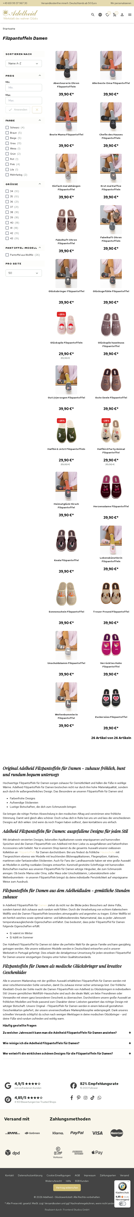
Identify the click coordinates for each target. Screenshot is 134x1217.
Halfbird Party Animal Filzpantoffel (111, 450)
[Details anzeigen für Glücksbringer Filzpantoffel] (66, 273)
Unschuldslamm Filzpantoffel (66, 663)
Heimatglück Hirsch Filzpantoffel (66, 505)
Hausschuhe (107, 852)
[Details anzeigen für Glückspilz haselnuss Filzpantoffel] (111, 324)
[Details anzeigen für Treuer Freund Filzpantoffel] (111, 593)
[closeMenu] (129, 14)
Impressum (90, 1175)
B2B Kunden (82, 1181)
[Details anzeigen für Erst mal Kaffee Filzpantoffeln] (111, 168)
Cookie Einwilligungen (59, 1175)
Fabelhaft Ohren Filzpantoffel (66, 241)
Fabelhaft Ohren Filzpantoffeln (111, 239)
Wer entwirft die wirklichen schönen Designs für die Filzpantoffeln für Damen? (58, 1053)
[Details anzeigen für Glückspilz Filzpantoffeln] (66, 324)
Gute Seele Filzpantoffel (111, 397)
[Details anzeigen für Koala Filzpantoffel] (66, 541)
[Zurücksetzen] (37, 109)
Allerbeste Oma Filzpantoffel (111, 83)
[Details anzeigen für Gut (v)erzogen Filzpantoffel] (66, 379)
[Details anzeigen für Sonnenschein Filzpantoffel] (66, 593)
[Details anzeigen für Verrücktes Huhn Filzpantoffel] (111, 645)
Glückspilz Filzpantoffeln (66, 342)
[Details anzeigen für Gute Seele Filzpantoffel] (111, 379)
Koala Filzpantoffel (66, 560)
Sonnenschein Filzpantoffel (66, 611)
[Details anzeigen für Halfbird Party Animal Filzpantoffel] (111, 431)
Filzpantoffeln (26, 852)
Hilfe (68, 1181)
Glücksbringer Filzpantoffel (66, 291)
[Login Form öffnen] (122, 14)
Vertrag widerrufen (67, 1187)
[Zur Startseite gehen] (24, 14)
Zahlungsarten (108, 1175)
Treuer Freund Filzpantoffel (111, 611)
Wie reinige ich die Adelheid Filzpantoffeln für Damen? (41, 1043)
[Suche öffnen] (92, 14)
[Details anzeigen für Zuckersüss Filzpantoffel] (111, 698)
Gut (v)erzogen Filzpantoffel (66, 397)
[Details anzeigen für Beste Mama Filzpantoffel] (66, 116)
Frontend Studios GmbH (75, 1209)
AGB (77, 1175)
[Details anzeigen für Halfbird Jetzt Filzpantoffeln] (66, 431)
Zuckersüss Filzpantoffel (111, 717)
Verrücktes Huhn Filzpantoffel (111, 664)
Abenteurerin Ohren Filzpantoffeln (66, 85)
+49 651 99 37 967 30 (15, 3)
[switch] (122, 1204)
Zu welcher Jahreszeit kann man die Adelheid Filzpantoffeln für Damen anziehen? (60, 1033)
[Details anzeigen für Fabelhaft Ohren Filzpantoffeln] (111, 219)
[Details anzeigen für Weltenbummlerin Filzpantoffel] (66, 696)
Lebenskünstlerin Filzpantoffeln (111, 559)
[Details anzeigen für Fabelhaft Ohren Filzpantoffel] (66, 221)
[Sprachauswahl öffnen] (100, 14)
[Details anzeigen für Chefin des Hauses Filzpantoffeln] (111, 116)
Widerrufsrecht (53, 1181)
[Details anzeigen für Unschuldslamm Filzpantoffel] (66, 645)
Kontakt (9, 1175)
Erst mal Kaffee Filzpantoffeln (111, 187)
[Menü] (128, 1182)
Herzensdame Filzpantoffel (111, 506)
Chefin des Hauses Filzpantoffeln (111, 136)
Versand (124, 1175)
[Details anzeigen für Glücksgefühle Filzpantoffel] (111, 273)
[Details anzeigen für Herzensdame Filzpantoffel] (111, 487)
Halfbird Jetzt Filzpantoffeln (66, 449)
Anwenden (20, 109)
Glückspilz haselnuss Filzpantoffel (111, 344)
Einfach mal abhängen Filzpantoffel (66, 187)
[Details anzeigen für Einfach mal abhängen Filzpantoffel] (66, 168)
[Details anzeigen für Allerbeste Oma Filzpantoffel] (111, 65)
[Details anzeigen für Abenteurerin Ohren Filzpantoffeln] (66, 65)
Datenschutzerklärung (30, 1175)
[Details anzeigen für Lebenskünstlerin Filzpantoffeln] (111, 540)
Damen (42, 905)
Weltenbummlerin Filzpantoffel (66, 716)
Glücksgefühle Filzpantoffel (111, 291)
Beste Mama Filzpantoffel (66, 134)
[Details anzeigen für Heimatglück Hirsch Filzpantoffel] (66, 486)
